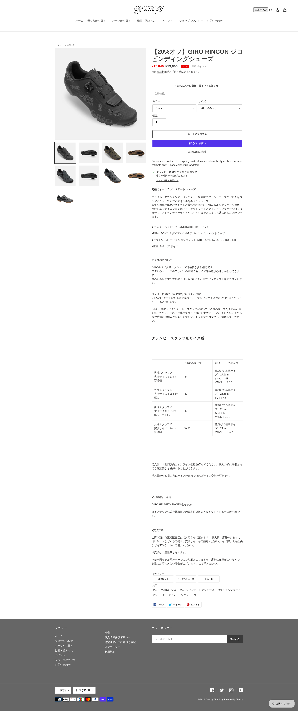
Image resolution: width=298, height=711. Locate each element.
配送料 (160, 71)
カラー (156, 101)
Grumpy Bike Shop (214, 699)
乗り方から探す (64, 640)
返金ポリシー (112, 646)
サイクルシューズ (186, 579)
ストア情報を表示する (167, 180)
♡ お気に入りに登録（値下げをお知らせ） (197, 85)
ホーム (60, 45)
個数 (155, 115)
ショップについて (65, 659)
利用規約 (110, 651)
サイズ (202, 101)
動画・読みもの (64, 650)
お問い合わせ (63, 664)
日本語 (259, 9)
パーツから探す (64, 645)
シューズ (160, 595)
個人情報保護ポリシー (118, 637)
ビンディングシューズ (183, 595)
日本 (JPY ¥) (83, 690)
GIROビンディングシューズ (198, 589)
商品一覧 (71, 45)
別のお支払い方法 (197, 151)
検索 (107, 632)
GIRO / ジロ (163, 579)
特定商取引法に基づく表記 (120, 642)
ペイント (60, 655)
